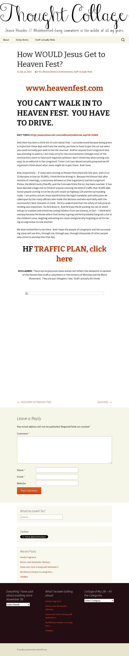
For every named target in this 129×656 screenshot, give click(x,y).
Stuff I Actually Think (83, 71)
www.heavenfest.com (64, 88)
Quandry (105, 402)
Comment (23, 433)
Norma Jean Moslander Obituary (35, 562)
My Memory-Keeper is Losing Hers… (37, 571)
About (6, 39)
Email (21, 476)
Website (21, 483)
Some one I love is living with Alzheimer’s (39, 567)
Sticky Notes (22, 39)
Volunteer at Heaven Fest (34, 402)
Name (21, 470)
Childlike (24, 576)
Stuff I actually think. (45, 39)
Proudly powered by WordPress (32, 649)
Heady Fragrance (28, 557)
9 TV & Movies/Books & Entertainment (55, 71)
